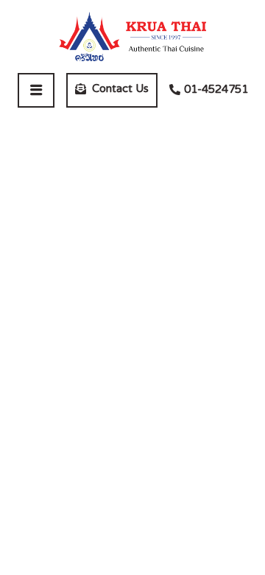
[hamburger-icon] (36, 90)
